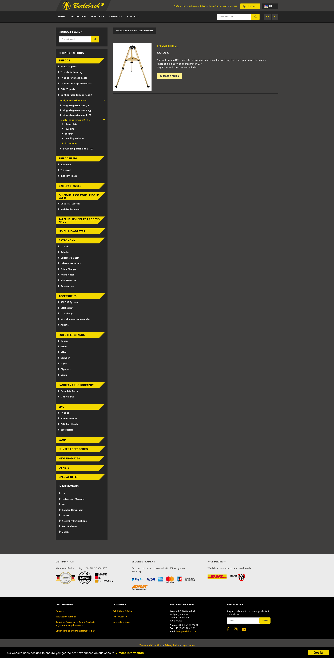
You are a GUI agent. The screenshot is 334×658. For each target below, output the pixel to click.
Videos (65, 532)
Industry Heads (69, 176)
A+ (267, 17)
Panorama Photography (76, 385)
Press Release (69, 527)
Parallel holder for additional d (79, 220)
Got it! (318, 652)
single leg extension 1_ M (77, 115)
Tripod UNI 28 (167, 46)
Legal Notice (188, 645)
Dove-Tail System (70, 204)
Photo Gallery (180, 6)
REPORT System (69, 302)
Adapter (65, 252)
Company (115, 17)
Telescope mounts (71, 264)
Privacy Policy (172, 645)
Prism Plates (67, 275)
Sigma (64, 364)
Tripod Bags (67, 314)
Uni (63, 494)
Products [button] (77, 17)
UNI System (67, 308)
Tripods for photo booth (74, 78)
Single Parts (67, 397)
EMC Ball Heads (69, 424)
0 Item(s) (252, 6)
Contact (133, 17)
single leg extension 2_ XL (75, 120)
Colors (65, 516)
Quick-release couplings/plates (79, 196)
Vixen (64, 375)
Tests (64, 505)
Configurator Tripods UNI (73, 101)
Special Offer (68, 477)
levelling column (74, 139)
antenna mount (69, 419)
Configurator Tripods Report (76, 95)
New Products (69, 458)
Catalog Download (72, 510)
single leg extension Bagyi (77, 111)
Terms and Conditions (151, 645)
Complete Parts (69, 391)
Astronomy (71, 143)
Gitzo (64, 347)
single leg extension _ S (76, 106)
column (69, 134)
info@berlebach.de (186, 631)
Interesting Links (121, 622)
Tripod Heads (68, 158)
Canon (64, 341)
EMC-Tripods (68, 89)
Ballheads (66, 165)
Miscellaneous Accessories (75, 319)
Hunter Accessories (73, 449)
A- (275, 17)
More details (171, 76)
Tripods (64, 60)
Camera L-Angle (70, 186)
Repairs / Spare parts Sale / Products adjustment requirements (75, 623)
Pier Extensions (69, 281)
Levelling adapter (72, 231)
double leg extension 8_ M (78, 149)
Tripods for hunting (71, 72)
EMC (61, 406)
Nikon (64, 352)
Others (64, 467)
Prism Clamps (68, 269)
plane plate (71, 124)
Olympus (65, 369)
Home (61, 17)
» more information (130, 653)
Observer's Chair (70, 258)
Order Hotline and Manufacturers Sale (76, 631)
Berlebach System (70, 210)
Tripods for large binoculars (76, 84)
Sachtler (65, 358)
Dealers (233, 6)
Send (265, 620)
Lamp (62, 440)
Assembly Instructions (74, 521)
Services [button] (96, 17)
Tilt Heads (66, 170)
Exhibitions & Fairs (198, 6)
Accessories (67, 286)
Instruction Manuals (218, 6)
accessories (67, 430)
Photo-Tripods (69, 67)
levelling (70, 129)
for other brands (72, 335)
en (270, 6)
